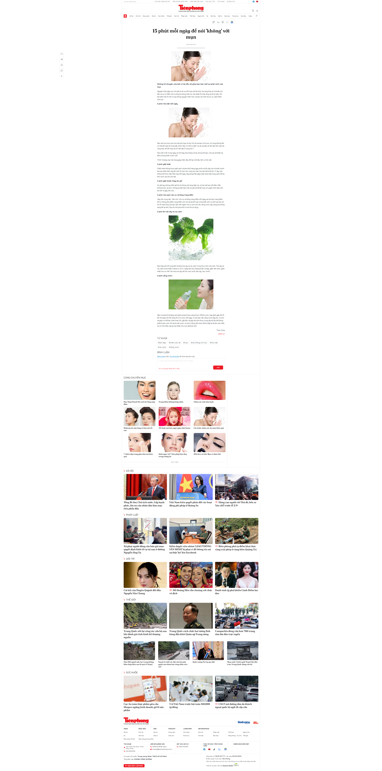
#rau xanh (162, 347)
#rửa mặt (214, 342)
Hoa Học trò (210, 1)
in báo (223, 22)
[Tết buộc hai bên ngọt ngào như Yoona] (175, 416)
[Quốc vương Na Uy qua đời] (208, 650)
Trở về (62, 76)
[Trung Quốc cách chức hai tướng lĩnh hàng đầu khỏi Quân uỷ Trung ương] (191, 616)
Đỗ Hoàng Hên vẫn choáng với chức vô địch (190, 592)
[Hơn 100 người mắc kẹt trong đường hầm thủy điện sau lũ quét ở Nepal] (139, 650)
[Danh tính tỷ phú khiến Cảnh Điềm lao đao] (236, 575)
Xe (207, 16)
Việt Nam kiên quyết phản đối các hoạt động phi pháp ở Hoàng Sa (190, 504)
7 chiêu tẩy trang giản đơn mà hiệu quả (138, 455)
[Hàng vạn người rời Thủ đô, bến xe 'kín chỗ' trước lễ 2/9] (236, 487)
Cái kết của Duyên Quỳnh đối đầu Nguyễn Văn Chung (142, 592)
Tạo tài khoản (174, 356)
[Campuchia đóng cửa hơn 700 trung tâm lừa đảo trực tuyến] (236, 616)
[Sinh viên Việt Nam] (244, 723)
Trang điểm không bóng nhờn (171, 402)
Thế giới (169, 16)
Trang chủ (125, 16)
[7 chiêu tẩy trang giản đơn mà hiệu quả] (139, 442)
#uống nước (174, 347)
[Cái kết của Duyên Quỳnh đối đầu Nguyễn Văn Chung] (145, 575)
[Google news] (226, 749)
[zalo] (220, 749)
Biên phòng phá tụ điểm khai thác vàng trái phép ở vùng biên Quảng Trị (236, 548)
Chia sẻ (62, 59)
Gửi (218, 367)
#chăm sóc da (174, 342)
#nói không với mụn (199, 342)
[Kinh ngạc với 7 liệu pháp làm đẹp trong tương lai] (175, 442)
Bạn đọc (216, 735)
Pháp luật (184, 16)
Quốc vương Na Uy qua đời (204, 662)
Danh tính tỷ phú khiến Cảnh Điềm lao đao (236, 592)
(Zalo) (165, 747)
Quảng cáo (231, 1)
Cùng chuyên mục (135, 377)
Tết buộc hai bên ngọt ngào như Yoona (174, 428)
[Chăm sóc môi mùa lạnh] (210, 390)
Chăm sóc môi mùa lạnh (204, 402)
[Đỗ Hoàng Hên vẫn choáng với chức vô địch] (191, 575)
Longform (187, 729)
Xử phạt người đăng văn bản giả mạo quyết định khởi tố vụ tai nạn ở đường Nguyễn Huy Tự (144, 549)
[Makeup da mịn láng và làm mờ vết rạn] (139, 416)
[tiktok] (215, 749)
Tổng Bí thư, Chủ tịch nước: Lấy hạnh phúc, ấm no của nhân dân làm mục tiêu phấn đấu (144, 505)
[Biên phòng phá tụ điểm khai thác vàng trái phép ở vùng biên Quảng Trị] (236, 531)
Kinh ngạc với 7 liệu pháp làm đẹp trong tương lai (173, 455)
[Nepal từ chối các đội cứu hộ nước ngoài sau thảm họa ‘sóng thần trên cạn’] (174, 650)
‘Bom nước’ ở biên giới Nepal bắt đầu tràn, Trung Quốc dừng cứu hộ (242, 663)
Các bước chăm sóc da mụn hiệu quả (209, 428)
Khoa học (235, 16)
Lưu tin (62, 65)
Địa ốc (154, 16)
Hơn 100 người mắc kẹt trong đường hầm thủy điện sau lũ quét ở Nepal (139, 663)
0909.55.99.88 (157, 747)
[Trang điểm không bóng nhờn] (175, 390)
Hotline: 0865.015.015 (162, 1)
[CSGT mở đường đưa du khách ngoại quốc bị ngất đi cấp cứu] (236, 689)
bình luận (227, 22)
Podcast (171, 729)
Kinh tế (138, 16)
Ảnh (154, 729)
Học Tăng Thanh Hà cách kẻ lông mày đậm (139, 403)
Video (250, 16)
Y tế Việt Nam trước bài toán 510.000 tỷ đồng (189, 705)
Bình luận (62, 71)
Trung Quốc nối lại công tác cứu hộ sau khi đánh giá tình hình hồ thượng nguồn (145, 634)
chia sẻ (214, 22)
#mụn (185, 342)
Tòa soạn (220, 1)
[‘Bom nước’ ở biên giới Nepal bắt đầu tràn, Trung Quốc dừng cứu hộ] (242, 650)
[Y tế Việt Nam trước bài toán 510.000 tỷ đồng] (191, 689)
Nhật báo (142, 729)
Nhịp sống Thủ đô (129, 739)
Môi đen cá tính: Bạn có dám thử (207, 454)
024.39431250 (130, 751)
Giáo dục (227, 16)
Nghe (62, 54)
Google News (232, 22)
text (218, 22)
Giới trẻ (176, 16)
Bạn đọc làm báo (135, 766)
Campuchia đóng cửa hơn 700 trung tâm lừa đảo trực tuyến (235, 633)
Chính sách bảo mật (241, 744)
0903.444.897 (183, 747)
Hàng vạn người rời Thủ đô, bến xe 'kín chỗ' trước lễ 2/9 (235, 504)
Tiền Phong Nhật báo (180, 1)
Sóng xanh (146, 16)
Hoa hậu (243, 16)
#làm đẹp (162, 342)
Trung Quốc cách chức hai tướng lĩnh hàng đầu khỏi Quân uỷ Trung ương (189, 633)
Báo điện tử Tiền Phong (191, 8)
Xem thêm (256, 16)
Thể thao (192, 16)
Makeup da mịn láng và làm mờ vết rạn (138, 429)
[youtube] (257, 1)
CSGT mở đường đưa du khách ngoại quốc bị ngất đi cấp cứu (233, 705)
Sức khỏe (161, 16)
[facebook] (253, 1)
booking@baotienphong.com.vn (162, 749)
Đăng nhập (161, 356)
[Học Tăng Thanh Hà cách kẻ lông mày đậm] (139, 390)
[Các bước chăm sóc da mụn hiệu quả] (210, 416)
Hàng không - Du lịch (234, 735)
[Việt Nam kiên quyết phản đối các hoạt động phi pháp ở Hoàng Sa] (191, 487)
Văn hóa (213, 16)
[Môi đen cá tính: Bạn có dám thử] (210, 442)
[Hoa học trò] (255, 723)
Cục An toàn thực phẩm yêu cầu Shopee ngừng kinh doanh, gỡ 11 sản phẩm (144, 707)
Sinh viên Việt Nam (196, 1)
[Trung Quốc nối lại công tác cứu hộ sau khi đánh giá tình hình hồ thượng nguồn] (145, 616)
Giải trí (220, 16)
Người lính (201, 16)
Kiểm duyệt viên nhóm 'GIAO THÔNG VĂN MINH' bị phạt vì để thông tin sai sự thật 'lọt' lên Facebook (190, 549)
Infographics (203, 729)
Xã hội (131, 16)
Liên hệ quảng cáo (157, 744)
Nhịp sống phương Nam (146, 739)
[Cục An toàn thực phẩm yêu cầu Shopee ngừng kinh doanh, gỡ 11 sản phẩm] (145, 689)
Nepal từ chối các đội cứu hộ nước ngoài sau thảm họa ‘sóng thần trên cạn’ (172, 664)
